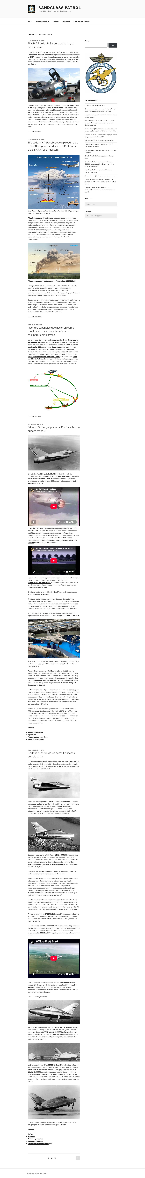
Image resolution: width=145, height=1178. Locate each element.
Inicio (29, 21)
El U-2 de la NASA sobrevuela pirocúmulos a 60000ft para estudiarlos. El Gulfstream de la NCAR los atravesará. (53, 146)
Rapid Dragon (57, 347)
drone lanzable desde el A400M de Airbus (44, 357)
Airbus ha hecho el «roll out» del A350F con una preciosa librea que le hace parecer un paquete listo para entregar (100, 123)
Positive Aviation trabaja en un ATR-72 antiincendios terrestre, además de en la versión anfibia (100, 190)
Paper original (37, 211)
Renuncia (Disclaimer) (42, 21)
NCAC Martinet (35, 864)
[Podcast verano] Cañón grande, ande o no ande (100, 176)
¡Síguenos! (66, 21)
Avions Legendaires (35, 732)
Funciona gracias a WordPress (36, 1173)
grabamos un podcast (59, 342)
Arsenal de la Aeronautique (38, 1144)
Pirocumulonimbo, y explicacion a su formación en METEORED (52, 281)
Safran (30, 1134)
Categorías (88, 211)
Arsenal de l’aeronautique (37, 737)
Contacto (56, 21)
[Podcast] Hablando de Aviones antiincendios (99, 140)
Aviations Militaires (35, 1141)
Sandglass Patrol (59, 8)
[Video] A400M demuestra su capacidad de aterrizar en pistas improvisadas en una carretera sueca (100, 182)
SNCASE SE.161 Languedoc (53, 864)
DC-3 (71, 862)
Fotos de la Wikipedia (36, 739)
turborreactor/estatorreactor (39, 583)
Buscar (87, 41)
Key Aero (31, 1136)
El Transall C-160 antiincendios (94, 105)
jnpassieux (32, 735)
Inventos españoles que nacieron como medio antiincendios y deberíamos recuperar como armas (51, 331)
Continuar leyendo (34, 131)
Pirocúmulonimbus (35, 218)
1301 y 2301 (60, 855)
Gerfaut (31, 542)
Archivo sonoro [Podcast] (81, 21)
